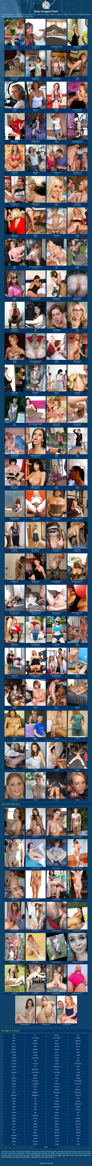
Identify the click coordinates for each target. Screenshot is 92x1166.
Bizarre (78, 1046)
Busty (56, 1052)
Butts (78, 1052)
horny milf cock (36, 549)
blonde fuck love (77, 361)
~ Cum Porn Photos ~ (56, 930)
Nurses (14, 1109)
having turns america (77, 141)
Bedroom (35, 1043)
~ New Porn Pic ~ (35, 930)
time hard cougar (56, 612)
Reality (57, 1121)
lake (14, 424)
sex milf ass (14, 549)
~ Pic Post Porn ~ (77, 899)
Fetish (56, 1075)
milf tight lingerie (56, 518)
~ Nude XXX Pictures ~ (77, 868)
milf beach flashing (14, 518)
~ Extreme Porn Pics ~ (77, 837)
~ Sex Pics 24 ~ (35, 837)
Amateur (56, 1035)
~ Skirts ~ (56, 800)
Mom (35, 1106)
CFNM (14, 1055)
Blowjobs (35, 1049)
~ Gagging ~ (77, 769)
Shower (78, 1127)
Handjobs (56, 1089)
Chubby (57, 1058)
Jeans (35, 1098)
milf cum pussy (77, 424)
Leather (14, 1101)
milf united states (14, 78)
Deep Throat (57, 1066)
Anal (78, 1035)
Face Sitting (57, 1072)
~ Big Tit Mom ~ (14, 837)
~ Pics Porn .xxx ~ (45, 1024)
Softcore (35, 1132)
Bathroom (78, 1040)
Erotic (78, 1069)
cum (56, 266)
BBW (13, 1040)
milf (77, 644)
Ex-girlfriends (35, 1072)
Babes (56, 1040)
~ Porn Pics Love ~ (56, 868)
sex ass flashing (56, 329)
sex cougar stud (56, 172)
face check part (35, 78)
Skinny (14, 1129)
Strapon (78, 1135)
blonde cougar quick (77, 612)
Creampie (35, 1063)
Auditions (78, 1037)
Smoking (78, 1129)
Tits (78, 1141)
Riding (35, 1124)
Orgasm (14, 1112)
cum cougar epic (35, 46)
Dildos (78, 1066)
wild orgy (56, 392)
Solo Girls (56, 1132)
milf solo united (15, 455)
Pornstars (56, 1118)
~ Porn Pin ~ (14, 993)
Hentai (14, 1092)
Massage (57, 1104)
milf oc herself (14, 486)
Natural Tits (57, 1106)
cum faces (35, 707)
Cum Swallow (78, 1063)
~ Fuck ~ (14, 769)
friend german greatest (77, 581)
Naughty (78, 1106)
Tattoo (56, 1138)
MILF (13, 1104)
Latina (78, 1098)
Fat (14, 1075)
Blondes (14, 1049)
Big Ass (57, 1043)
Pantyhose (35, 1115)
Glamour (56, 1083)
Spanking (78, 1132)
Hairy (35, 1089)
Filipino (78, 1075)
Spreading (14, 1135)
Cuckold (57, 1063)
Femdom (35, 1075)
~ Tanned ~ (56, 738)
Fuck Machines (78, 1081)
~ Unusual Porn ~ (56, 993)
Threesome (35, 1141)
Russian (57, 1124)
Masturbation (78, 1104)
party (56, 707)
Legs (35, 1101)
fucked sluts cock (77, 172)
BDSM (35, 1040)
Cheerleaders (35, 1058)
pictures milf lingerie (56, 581)
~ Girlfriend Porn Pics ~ (77, 962)
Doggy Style (35, 1069)
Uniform (35, 1144)
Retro (13, 1124)
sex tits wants (14, 675)
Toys (14, 1144)
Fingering (13, 1078)
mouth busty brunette (35, 455)
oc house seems (14, 392)
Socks (13, 1132)
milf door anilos (35, 581)
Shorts (56, 1127)
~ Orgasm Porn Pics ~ (77, 993)
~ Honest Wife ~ (15, 899)
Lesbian (57, 1101)
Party (78, 1115)
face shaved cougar (14, 612)
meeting (15, 707)
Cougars (14, 1063)
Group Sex (56, 1086)
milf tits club (77, 549)
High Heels (35, 1092)
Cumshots (13, 1066)
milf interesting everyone (35, 266)
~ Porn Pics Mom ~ (56, 899)
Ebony (56, 1069)
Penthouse (13, 1118)
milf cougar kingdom (77, 518)
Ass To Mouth (56, 1037)
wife (14, 738)
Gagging (14, 1083)
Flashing (78, 1078)
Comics (78, 1060)
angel (77, 329)
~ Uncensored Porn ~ (56, 962)
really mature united (35, 612)
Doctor (14, 1069)
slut (35, 329)
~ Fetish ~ (77, 800)
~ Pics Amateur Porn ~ (14, 868)
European (13, 1072)
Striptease (13, 1138)
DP (35, 1066)
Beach (13, 1043)
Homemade (57, 1092)
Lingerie (78, 1101)
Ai (35, 1035)
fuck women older (77, 109)
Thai (78, 1138)
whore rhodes (56, 235)
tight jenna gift (14, 141)
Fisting (56, 1078)
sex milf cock (14, 46)
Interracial (78, 1095)
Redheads (78, 1121)
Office (35, 1109)
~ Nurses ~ (77, 738)
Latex (56, 1098)
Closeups (14, 1060)
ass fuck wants (14, 235)
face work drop (56, 644)
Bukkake (35, 1052)
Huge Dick (14, 1095)
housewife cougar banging (35, 424)
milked (56, 361)
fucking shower (14, 581)
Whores (46, 1147)
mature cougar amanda (36, 361)
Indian (56, 1095)
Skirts (35, 1129)
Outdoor (57, 1112)
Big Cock (78, 1043)
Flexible (14, 1081)
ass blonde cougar (35, 518)
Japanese (14, 1098)
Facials (78, 1072)
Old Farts (78, 1109)
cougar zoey (35, 109)
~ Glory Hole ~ (14, 800)
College (57, 1060)
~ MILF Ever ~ (56, 837)
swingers (35, 738)
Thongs (14, 1141)
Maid (35, 1104)
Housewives (78, 1092)
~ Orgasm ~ (56, 769)
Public (14, 1121)
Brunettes (14, 1052)
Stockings (56, 1135)
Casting (78, 1055)
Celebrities (14, 1058)
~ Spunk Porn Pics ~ (35, 899)
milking (77, 675)
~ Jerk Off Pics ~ (35, 962)
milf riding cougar (56, 675)
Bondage (56, 1049)
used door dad (56, 424)
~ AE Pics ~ (35, 993)
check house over (14, 203)
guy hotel (77, 707)
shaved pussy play (35, 644)
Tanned (35, 1138)
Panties (14, 1115)
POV (78, 1112)
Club (35, 1060)
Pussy (35, 1121)
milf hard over (56, 298)
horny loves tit (14, 644)
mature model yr (77, 298)
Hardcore (78, 1089)
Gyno (13, 1089)
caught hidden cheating (56, 46)
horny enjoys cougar (35, 298)
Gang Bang (35, 1083)
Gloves (14, 1086)
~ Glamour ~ (35, 769)
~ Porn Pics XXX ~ (67, 1024)
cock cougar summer (35, 675)
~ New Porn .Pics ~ (14, 930)
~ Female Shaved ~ (77, 930)
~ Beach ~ (35, 800)
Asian (13, 1037)
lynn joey (14, 109)
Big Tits (14, 1046)
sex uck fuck (77, 392)
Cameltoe (35, 1055)
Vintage (57, 1144)
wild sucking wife (77, 46)
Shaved (35, 1127)
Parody (57, 1115)
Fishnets (35, 1078)
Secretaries (78, 1124)
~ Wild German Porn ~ (14, 962)
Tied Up (57, 1141)
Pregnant (78, 1118)
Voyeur (78, 1144)
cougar (77, 78)
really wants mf (35, 203)
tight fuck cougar (35, 486)
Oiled (56, 1109)
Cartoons (56, 1055)
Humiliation (35, 1095)
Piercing (35, 1118)
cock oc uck (15, 172)
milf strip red (14, 329)
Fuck (56, 1081)
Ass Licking (35, 1037)
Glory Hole (78, 1083)
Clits (78, 1058)
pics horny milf (56, 549)
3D (14, 1035)
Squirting (35, 1135)
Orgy (35, 1112)
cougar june (36, 172)
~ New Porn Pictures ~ (25, 1024)
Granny (35, 1086)
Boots (78, 1049)
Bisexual (57, 1046)
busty (77, 455)
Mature (14, 1106)
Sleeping (57, 1129)
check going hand (56, 78)
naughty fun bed (35, 141)
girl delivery (35, 392)
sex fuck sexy (77, 203)
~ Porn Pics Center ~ (35, 868)
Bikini (35, 1046)
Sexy (14, 1127)
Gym (78, 1086)
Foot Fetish (35, 1081)
